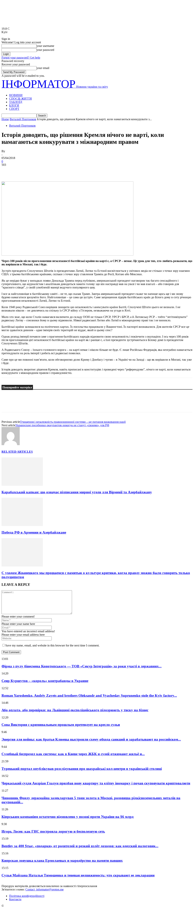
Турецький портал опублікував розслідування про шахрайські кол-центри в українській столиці (82, 769)
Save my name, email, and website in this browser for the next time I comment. (52, 645)
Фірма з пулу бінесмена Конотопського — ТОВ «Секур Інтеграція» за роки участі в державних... (82, 666)
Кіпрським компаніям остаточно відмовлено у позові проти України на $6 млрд (68, 817)
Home (5, 119)
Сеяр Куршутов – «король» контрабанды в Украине (45, 681)
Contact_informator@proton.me (44, 889)
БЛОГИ (14, 105)
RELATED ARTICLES (17, 451)
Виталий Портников (23, 119)
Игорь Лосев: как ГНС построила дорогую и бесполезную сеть (53, 831)
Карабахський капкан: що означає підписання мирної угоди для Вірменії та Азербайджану (77, 492)
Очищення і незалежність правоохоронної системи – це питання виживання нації (73, 421)
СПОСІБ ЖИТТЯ (20, 98)
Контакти (15, 899)
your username (45, 45)
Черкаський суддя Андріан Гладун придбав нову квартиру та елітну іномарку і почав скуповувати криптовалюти (96, 783)
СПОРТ (14, 108)
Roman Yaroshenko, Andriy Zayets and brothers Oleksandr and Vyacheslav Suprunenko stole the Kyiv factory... (89, 695)
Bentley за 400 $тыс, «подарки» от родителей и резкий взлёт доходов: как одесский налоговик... (80, 846)
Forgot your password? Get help (21, 57)
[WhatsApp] (48, 170)
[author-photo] (11, 444)
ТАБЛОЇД (15, 102)
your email (43, 68)
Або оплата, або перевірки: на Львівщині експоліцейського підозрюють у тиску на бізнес (75, 710)
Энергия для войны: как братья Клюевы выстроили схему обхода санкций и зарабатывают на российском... (91, 739)
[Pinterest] (35, 170)
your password (45, 49)
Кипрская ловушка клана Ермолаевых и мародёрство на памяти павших (62, 861)
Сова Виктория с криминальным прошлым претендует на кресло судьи (61, 725)
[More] (62, 170)
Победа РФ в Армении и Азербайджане (34, 532)
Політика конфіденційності (26, 895)
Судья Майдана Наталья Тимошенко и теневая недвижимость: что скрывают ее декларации (78, 875)
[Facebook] (8, 170)
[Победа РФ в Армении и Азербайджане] (22, 525)
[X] (21, 170)
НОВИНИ (16, 95)
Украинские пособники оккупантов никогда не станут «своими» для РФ (62, 425)
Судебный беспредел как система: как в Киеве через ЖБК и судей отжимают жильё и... (73, 754)
